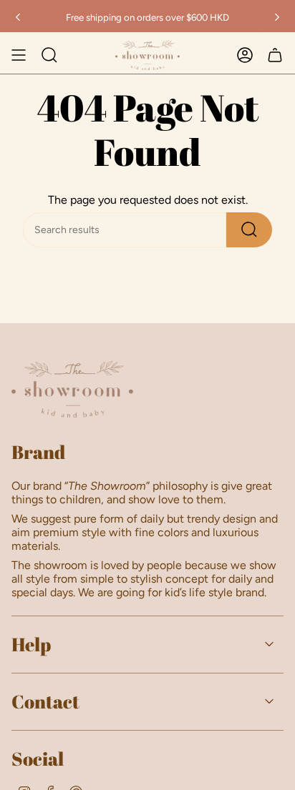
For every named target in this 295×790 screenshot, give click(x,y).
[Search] (249, 229)
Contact (45, 701)
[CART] (275, 55)
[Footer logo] (72, 389)
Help (31, 644)
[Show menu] (18, 55)
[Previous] (17, 17)
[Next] (277, 17)
